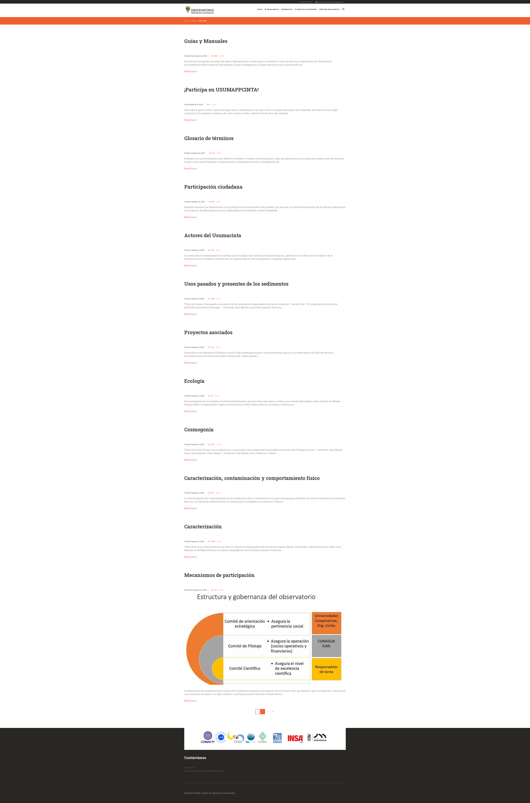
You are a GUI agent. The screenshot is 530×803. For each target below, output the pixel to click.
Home (187, 20)
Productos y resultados (306, 9)
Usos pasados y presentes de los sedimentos (236, 283)
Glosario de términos (209, 138)
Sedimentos (287, 9)
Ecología (194, 381)
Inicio (259, 9)
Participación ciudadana (213, 186)
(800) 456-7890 (307, 2)
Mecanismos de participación (219, 575)
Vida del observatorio (329, 9)
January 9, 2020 (197, 250)
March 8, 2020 (197, 104)
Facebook (189, 767)
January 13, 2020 (198, 153)
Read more (190, 71)
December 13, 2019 (199, 590)
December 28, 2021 (199, 56)
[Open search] (343, 9)
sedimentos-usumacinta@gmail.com (331, 2)
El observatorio (272, 9)
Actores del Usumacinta (212, 235)
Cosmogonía (199, 429)
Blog (194, 20)
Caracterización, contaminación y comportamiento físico (252, 478)
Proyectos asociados (208, 332)
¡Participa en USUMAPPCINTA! (221, 89)
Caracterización (203, 526)
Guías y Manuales (205, 41)
